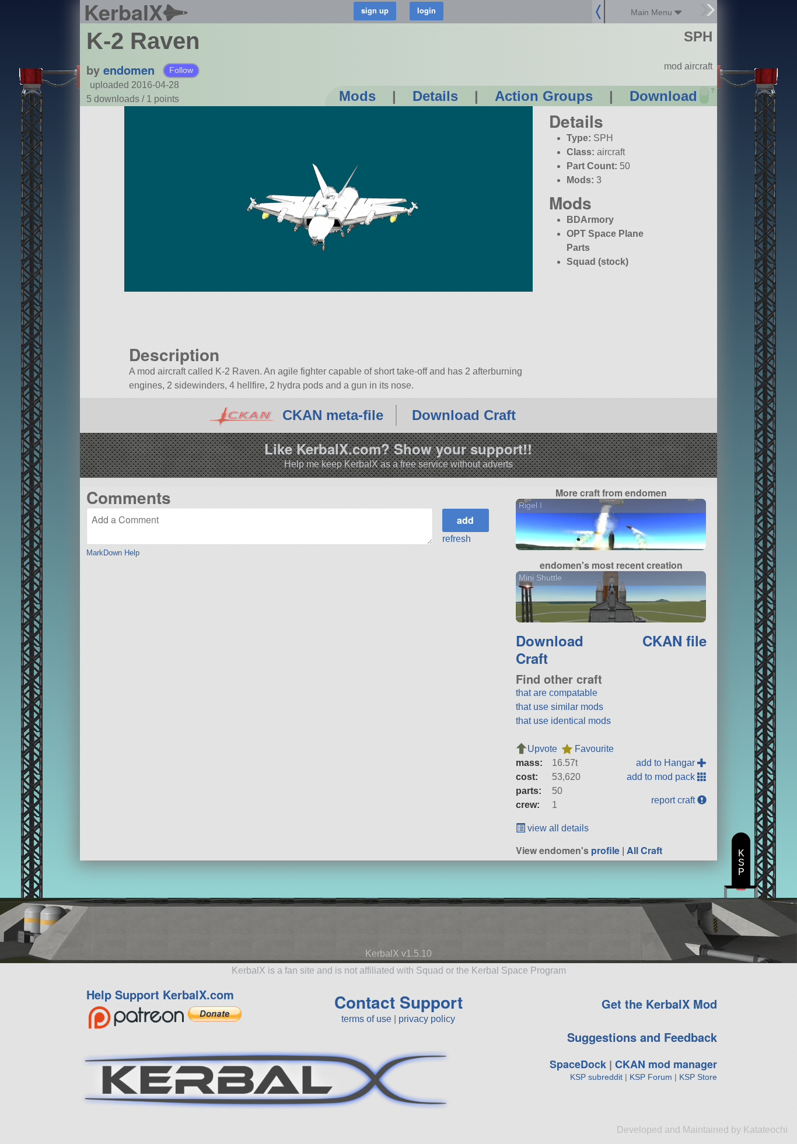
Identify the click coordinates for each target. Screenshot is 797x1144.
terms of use (366, 1019)
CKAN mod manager (666, 1064)
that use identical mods (563, 721)
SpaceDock (578, 1064)
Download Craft (464, 415)
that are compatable (556, 693)
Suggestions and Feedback (642, 1036)
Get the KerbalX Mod (659, 1003)
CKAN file (674, 640)
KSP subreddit (596, 1077)
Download (663, 96)
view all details (557, 828)
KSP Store (698, 1077)
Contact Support (398, 1002)
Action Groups (544, 96)
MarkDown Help (112, 552)
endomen (129, 69)
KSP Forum (651, 1077)
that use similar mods (559, 707)
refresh (456, 539)
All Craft (644, 850)
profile (605, 850)
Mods (357, 96)
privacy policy (426, 1019)
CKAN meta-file (332, 415)
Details (435, 96)
